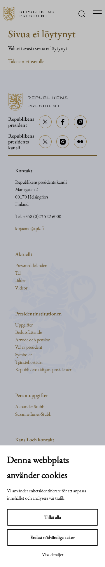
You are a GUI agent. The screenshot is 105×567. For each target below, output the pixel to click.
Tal (18, 273)
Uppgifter (24, 325)
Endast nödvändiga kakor (52, 537)
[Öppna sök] (81, 14)
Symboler (23, 355)
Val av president (28, 347)
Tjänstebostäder (29, 362)
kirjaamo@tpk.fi (29, 228)
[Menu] (97, 14)
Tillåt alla (52, 517)
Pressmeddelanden (31, 265)
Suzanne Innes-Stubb (33, 414)
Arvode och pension (32, 340)
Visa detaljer (52, 555)
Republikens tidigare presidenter (43, 369)
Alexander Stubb (29, 406)
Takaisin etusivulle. (27, 61)
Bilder (20, 280)
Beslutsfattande (28, 332)
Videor (21, 288)
